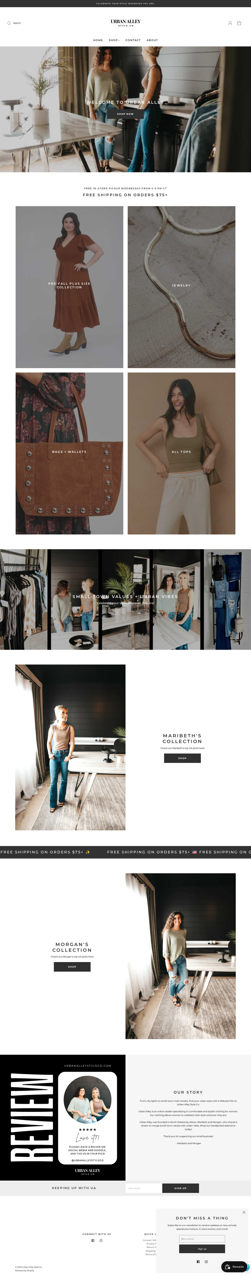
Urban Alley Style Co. (32, 1267)
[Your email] (144, 1188)
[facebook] (93, 1241)
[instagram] (101, 1241)
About (152, 40)
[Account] (230, 23)
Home (98, 40)
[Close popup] (244, 1213)
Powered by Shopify (24, 1270)
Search (17, 23)
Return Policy (154, 1247)
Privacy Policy (154, 1243)
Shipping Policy (154, 1250)
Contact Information (154, 1240)
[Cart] (239, 23)
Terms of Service (154, 1254)
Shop (113, 40)
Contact (133, 40)
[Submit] (11, 23)
